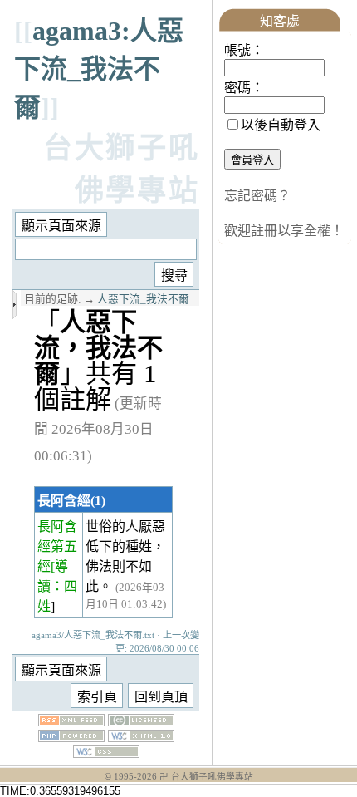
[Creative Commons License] (141, 722)
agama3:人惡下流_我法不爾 (98, 69)
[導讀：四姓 (57, 586)
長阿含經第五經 (57, 546)
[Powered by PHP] (71, 738)
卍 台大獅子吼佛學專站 (206, 776)
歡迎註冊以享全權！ (284, 231)
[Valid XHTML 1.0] (141, 738)
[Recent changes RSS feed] (71, 722)
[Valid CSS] (106, 753)
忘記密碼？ (257, 196)
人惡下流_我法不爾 (143, 299)
